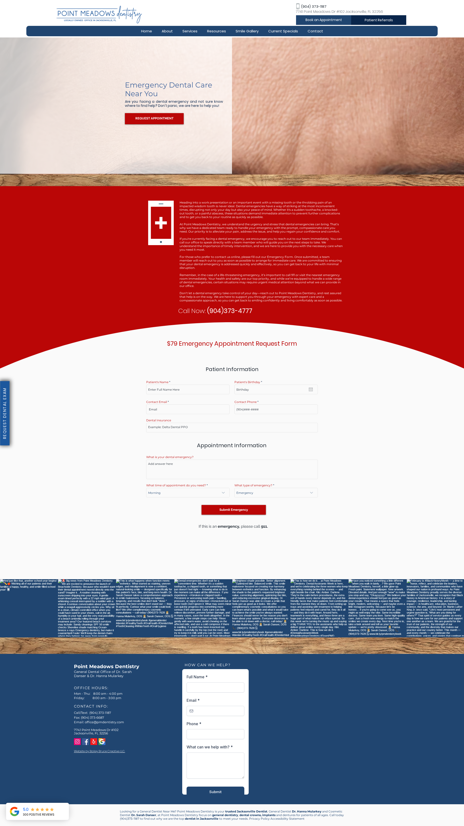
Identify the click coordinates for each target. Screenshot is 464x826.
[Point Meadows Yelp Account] (93, 741)
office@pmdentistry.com (104, 722)
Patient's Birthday (249, 382)
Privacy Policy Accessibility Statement (276, 818)
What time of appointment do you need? (176, 485)
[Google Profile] (102, 741)
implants (269, 815)
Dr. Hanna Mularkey (306, 811)
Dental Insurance (158, 420)
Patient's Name (157, 382)
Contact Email (156, 402)
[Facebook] (85, 741)
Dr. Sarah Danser (143, 815)
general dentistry (225, 815)
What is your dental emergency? (170, 457)
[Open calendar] (311, 389)
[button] (167, 31)
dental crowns (250, 815)
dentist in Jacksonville (201, 818)
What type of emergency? (253, 485)
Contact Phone (245, 402)
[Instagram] (77, 741)
